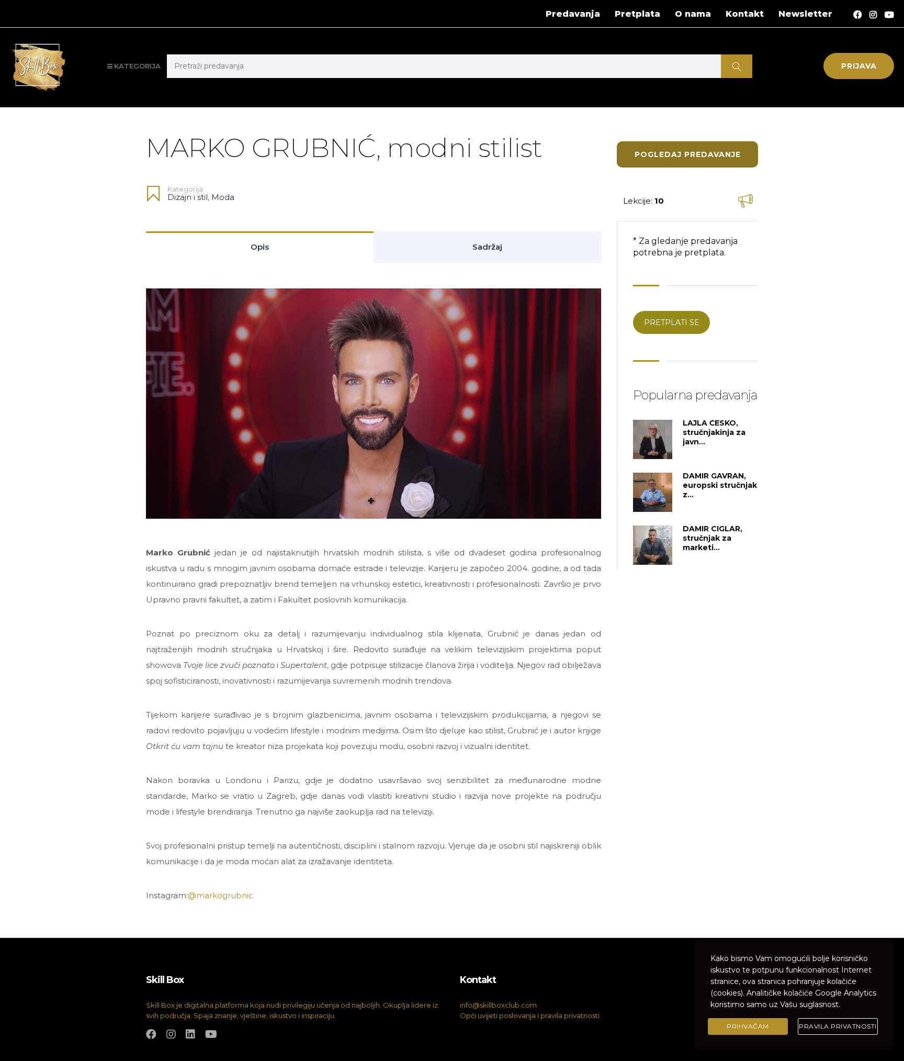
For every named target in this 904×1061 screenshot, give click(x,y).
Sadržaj (487, 247)
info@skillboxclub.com (498, 1005)
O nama (693, 14)
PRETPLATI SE (671, 322)
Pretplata (637, 14)
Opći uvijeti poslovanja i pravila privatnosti (530, 1015)
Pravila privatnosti (838, 1026)
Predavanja (573, 14)
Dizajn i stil (187, 197)
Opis (260, 247)
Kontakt (745, 14)
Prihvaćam (748, 1026)
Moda (222, 197)
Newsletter (805, 14)
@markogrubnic (220, 895)
